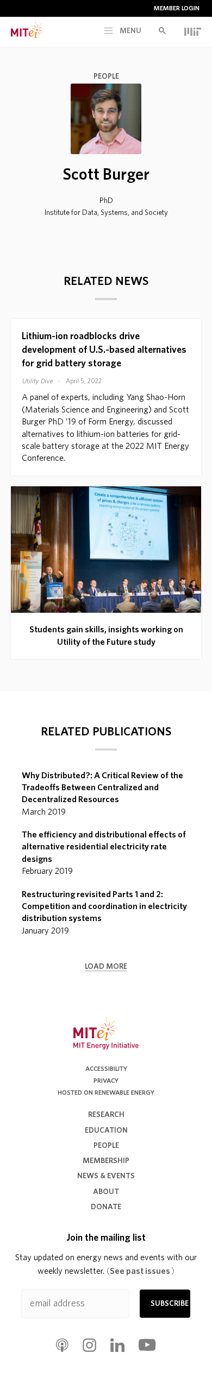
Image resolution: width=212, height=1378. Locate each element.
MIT (192, 31)
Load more (106, 966)
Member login (176, 8)
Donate (106, 1207)
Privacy (106, 1080)
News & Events (106, 1176)
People (106, 76)
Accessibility (106, 1068)
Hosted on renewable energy (106, 1092)
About (106, 1192)
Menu (129, 31)
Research (106, 1115)
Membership (106, 1161)
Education (106, 1130)
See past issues (140, 1271)
